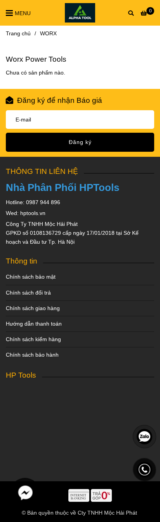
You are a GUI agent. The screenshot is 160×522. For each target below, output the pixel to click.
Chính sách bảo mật (31, 277)
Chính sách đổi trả (28, 293)
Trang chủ (18, 33)
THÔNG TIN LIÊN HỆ (42, 171)
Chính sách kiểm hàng (33, 339)
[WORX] (80, 13)
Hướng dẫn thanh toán (34, 324)
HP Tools (21, 375)
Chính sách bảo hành (32, 355)
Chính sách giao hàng (33, 308)
